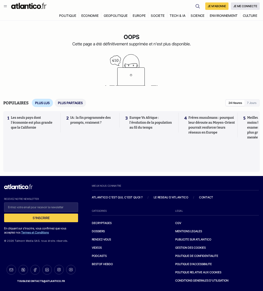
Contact (206, 197)
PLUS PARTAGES (70, 103)
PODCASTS (99, 256)
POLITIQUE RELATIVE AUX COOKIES (198, 272)
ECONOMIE (90, 16)
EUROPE (139, 16)
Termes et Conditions (35, 232)
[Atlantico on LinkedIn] (47, 270)
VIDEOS (97, 247)
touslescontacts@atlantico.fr (41, 281)
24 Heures (235, 103)
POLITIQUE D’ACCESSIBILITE (193, 264)
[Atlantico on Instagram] (59, 269)
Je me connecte (245, 6)
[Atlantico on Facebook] (35, 270)
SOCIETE (158, 16)
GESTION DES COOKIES (190, 247)
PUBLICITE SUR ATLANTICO (193, 239)
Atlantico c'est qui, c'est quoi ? (117, 197)
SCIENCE (197, 16)
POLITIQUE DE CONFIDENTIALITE (196, 256)
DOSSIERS (98, 231)
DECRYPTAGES (102, 223)
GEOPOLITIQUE (116, 16)
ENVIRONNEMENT (224, 16)
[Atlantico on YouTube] (71, 269)
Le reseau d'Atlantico (171, 197)
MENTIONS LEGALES (188, 231)
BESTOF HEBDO (102, 264)
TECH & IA (178, 16)
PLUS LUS (42, 103)
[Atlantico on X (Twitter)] (23, 270)
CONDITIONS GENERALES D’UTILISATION (201, 280)
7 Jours (251, 103)
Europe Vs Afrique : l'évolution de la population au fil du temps (150, 122)
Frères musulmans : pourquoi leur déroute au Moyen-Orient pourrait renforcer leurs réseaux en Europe (211, 125)
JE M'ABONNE (217, 6)
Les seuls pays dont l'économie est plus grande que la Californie (31, 122)
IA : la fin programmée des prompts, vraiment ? (90, 120)
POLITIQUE (67, 16)
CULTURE (250, 16)
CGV (178, 223)
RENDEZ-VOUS (101, 239)
